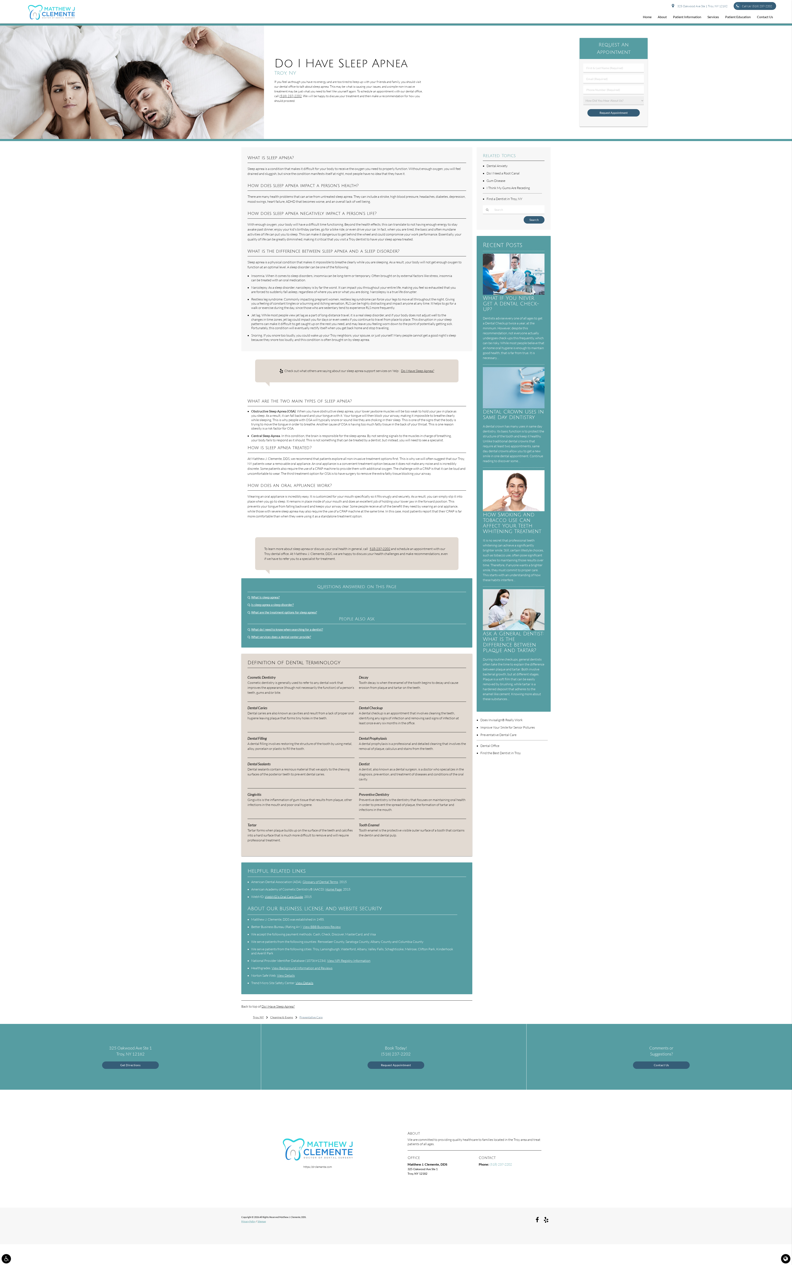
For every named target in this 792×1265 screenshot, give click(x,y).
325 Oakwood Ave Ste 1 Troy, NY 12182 (701, 6)
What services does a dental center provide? (281, 637)
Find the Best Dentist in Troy (500, 753)
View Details (286, 975)
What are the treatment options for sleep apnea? (284, 612)
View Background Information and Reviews (302, 968)
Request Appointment (396, 1065)
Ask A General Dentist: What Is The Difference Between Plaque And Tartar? (513, 642)
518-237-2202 (380, 549)
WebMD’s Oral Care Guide (284, 897)
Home (647, 17)
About (662, 17)
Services (713, 17)
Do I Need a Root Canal (503, 173)
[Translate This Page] (785, 1258)
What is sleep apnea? (265, 597)
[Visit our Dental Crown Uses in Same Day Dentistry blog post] (513, 407)
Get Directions (130, 1065)
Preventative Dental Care (498, 735)
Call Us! (757, 6)
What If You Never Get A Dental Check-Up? (511, 304)
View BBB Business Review (322, 927)
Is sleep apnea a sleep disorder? (272, 605)
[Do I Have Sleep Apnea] (132, 138)
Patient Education (738, 17)
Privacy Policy (248, 1221)
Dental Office (489, 746)
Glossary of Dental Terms (320, 882)
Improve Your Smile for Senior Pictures (507, 727)
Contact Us (765, 17)
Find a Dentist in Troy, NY (504, 199)
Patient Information (687, 17)
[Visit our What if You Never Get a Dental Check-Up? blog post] (513, 293)
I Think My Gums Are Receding (508, 188)
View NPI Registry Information (348, 961)
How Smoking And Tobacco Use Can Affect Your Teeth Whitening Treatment (512, 523)
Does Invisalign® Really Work (501, 720)
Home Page (333, 889)
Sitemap (262, 1221)
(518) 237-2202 (290, 96)
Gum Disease (496, 181)
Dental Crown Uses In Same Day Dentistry (513, 414)
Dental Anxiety (497, 166)
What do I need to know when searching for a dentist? (287, 629)
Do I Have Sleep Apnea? (417, 371)
